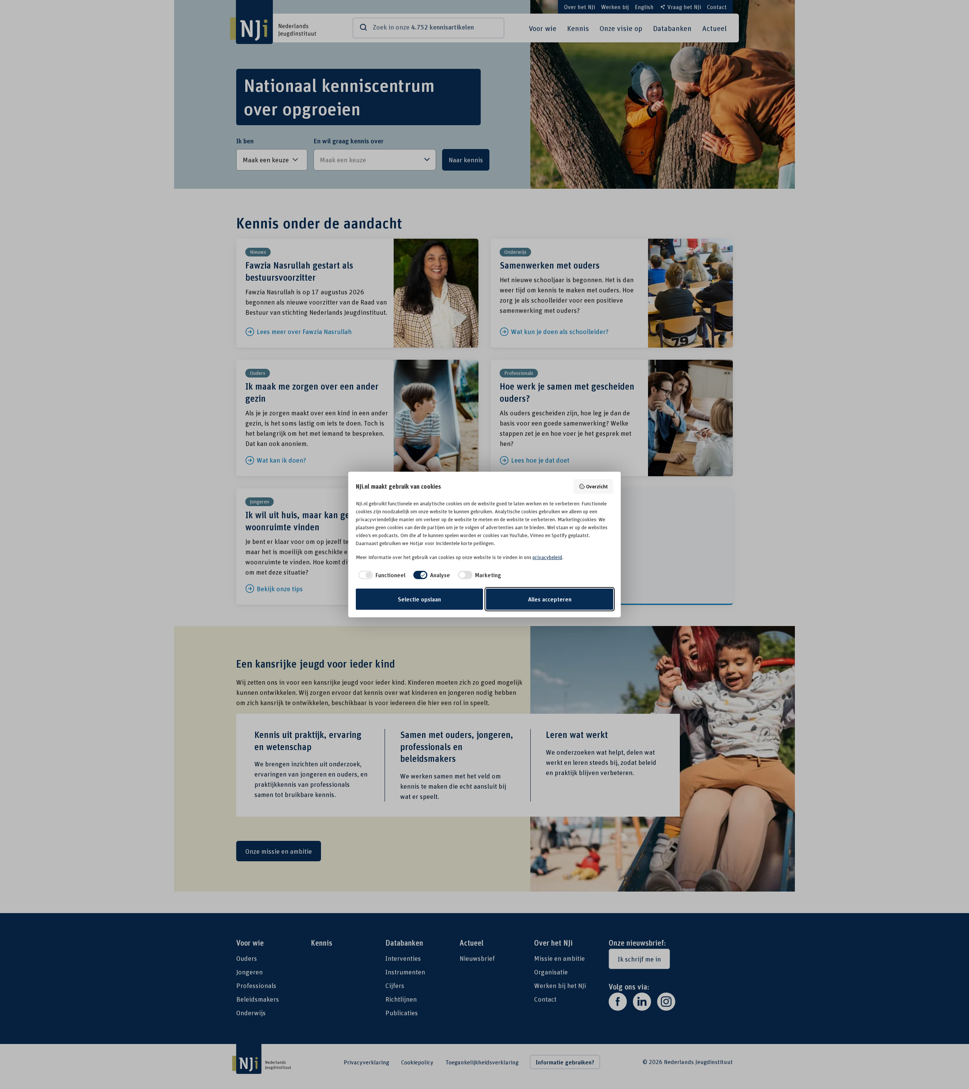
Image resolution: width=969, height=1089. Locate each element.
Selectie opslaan (419, 599)
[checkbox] (380, 574)
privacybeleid (547, 557)
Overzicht (597, 486)
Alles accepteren (550, 599)
